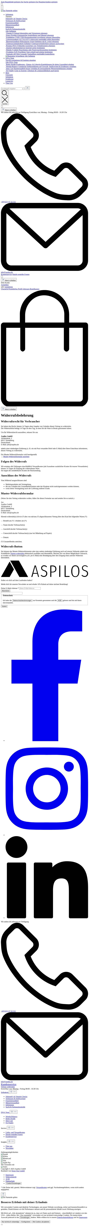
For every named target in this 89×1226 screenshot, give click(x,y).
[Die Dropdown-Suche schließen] (27, 88)
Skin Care (9, 1121)
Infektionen (10, 1105)
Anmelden (5, 285)
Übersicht (4, 289)
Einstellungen (25, 1217)
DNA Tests (5, 1112)
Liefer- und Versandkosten (15, 1132)
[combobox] (11, 89)
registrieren (9, 287)
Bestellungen (34, 289)
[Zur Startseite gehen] (9, 11)
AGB (59, 600)
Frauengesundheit (12, 1101)
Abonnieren (5, 591)
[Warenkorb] (44, 406)
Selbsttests (5, 1092)
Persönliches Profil (15, 289)
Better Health (10, 1119)
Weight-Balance (11, 1117)
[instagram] (47, 835)
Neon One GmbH (18, 1171)
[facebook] (47, 740)
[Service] (2, 106)
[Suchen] (2, 7)
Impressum (10, 1175)
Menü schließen (10, 110)
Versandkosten (41, 1187)
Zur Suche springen (28, 2)
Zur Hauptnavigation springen (46, 2)
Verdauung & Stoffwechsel (15, 1099)
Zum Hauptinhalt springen (11, 2)
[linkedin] (47, 918)
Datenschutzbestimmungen (22, 600)
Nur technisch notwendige (10, 1222)
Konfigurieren (25, 1222)
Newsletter (9, 1148)
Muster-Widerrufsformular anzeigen (16, 457)
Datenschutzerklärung (65, 1217)
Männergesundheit (12, 1103)
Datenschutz (10, 1181)
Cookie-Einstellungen (13, 1183)
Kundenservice (6, 274)
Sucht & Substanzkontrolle (15, 1107)
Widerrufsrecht (11, 1177)
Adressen (26, 289)
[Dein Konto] (2, 276)
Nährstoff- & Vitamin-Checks (16, 1097)
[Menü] (2, 4)
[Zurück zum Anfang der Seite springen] (3, 1194)
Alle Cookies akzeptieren (41, 1222)
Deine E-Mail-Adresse (10, 588)
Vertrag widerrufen (17, 553)
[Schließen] (2, 1224)
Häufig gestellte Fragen (20, 274)
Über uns (9, 1146)
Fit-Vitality (9, 1123)
